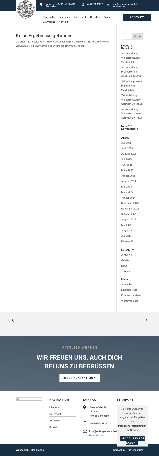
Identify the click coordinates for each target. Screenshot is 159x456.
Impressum (118, 450)
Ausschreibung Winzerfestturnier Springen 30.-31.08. (132, 113)
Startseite (48, 17)
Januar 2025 (128, 175)
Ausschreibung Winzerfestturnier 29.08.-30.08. (131, 57)
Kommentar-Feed (131, 295)
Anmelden (126, 284)
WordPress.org (130, 300)
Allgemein (126, 254)
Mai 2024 (126, 186)
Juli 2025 (126, 159)
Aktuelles (95, 17)
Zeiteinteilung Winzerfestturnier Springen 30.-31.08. (132, 99)
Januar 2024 (128, 197)
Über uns (63, 17)
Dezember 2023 (130, 203)
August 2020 (128, 230)
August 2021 (128, 219)
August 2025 (128, 153)
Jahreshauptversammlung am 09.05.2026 (131, 85)
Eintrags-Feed (129, 289)
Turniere (126, 271)
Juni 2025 (126, 164)
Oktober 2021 (129, 214)
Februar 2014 (128, 241)
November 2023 (130, 208)
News (124, 265)
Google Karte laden (133, 440)
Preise (107, 17)
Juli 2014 (126, 236)
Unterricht (80, 17)
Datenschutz (135, 450)
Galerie (125, 260)
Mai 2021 (126, 225)
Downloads (49, 22)
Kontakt (63, 22)
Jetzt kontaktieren (79, 377)
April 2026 (127, 148)
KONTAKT (136, 17)
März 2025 (127, 170)
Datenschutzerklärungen (132, 425)
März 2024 (127, 192)
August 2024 (128, 181)
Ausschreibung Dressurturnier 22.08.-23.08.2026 (131, 71)
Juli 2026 (126, 142)
